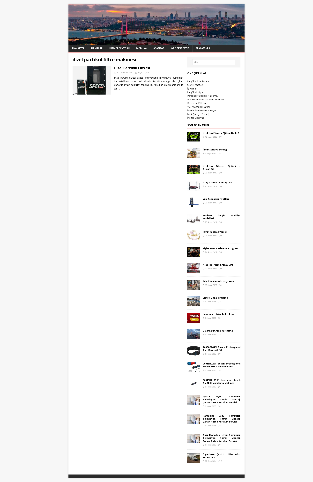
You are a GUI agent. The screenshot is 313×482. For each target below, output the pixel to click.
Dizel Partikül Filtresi (132, 68)
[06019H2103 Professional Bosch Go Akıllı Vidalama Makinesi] (193, 386)
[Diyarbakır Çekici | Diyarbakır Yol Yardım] (193, 460)
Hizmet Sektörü (119, 48)
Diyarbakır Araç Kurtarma (218, 330)
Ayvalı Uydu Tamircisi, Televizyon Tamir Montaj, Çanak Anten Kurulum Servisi (221, 399)
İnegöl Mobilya (195, 92)
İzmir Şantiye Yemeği (198, 114)
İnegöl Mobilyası (195, 117)
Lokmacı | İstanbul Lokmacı (219, 314)
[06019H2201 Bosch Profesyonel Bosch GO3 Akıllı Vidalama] (193, 369)
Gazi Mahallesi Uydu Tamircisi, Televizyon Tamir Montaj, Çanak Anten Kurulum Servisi (221, 437)
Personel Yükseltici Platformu (202, 95)
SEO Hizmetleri (195, 84)
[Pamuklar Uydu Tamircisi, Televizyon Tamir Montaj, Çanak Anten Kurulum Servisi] (193, 422)
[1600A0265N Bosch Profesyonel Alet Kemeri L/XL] (193, 353)
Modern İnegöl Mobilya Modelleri (221, 217)
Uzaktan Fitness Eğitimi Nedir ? (221, 133)
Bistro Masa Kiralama (215, 297)
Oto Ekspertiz (180, 48)
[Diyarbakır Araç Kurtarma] (193, 337)
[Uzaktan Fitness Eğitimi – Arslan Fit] (193, 172)
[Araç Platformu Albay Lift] (193, 271)
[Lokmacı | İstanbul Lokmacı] (193, 320)
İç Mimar (192, 88)
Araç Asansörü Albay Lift (217, 182)
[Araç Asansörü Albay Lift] (193, 188)
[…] (119, 88)
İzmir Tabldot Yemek (215, 231)
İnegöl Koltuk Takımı (198, 81)
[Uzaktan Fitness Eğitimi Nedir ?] (193, 139)
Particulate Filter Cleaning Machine (205, 99)
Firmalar (97, 48)
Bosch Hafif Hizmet (197, 103)
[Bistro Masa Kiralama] (193, 304)
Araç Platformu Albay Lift (218, 264)
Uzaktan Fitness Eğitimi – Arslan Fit (221, 167)
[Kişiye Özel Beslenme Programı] (193, 254)
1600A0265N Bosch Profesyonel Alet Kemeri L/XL (221, 349)
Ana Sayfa (78, 48)
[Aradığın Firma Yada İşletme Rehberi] (156, 42)
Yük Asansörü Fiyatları (198, 106)
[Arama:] (214, 62)
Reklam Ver (203, 48)
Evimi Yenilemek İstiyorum (218, 281)
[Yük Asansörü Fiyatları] (193, 205)
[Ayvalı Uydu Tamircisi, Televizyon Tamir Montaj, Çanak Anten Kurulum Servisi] (193, 402)
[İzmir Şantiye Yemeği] (193, 155)
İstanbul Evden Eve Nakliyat (201, 110)
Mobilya (141, 48)
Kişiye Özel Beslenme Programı (221, 248)
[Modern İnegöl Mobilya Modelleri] (193, 221)
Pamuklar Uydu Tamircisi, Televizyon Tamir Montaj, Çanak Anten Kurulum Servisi (221, 418)
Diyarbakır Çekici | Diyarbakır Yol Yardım (221, 456)
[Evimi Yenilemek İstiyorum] (193, 287)
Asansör (158, 48)
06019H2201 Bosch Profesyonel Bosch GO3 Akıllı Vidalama (221, 365)
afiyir (139, 72)
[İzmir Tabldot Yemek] (193, 238)
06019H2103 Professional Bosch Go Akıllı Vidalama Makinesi (221, 381)
